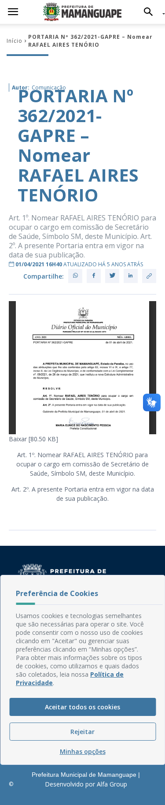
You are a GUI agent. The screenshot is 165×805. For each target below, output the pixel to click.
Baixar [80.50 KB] (33, 439)
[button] (150, 12)
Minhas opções (83, 751)
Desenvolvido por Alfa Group (86, 784)
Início (14, 41)
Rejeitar (82, 731)
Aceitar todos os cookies (82, 707)
